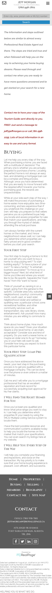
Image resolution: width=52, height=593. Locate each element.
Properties (32, 479)
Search (26, 22)
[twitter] (22, 542)
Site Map (38, 495)
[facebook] (16, 542)
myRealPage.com (26, 555)
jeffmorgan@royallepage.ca (26, 521)
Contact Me (16, 495)
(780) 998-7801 (26, 7)
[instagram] (35, 542)
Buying (16, 485)
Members (14, 490)
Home (13, 479)
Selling (33, 485)
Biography (34, 490)
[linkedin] (29, 542)
